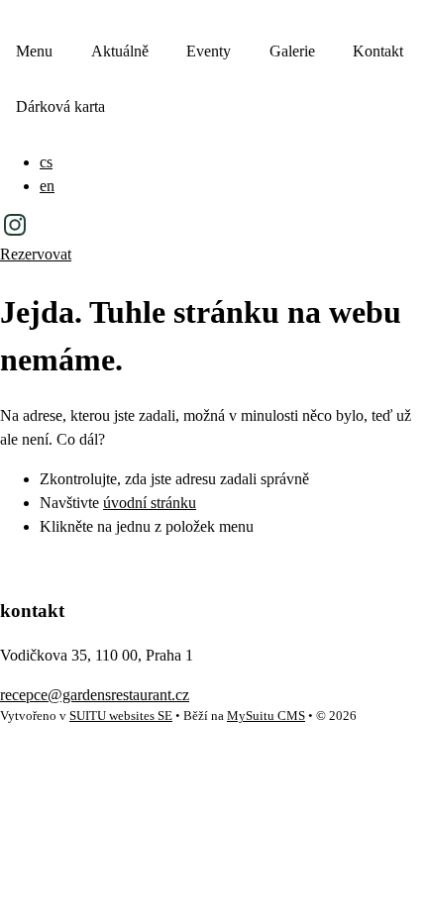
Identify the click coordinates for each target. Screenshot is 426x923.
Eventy (208, 51)
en (47, 185)
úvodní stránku (149, 502)
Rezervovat (35, 254)
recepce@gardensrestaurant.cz (94, 694)
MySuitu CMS (266, 716)
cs (46, 162)
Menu (34, 51)
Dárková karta (60, 106)
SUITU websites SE (120, 716)
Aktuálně (120, 51)
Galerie (292, 51)
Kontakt (378, 51)
